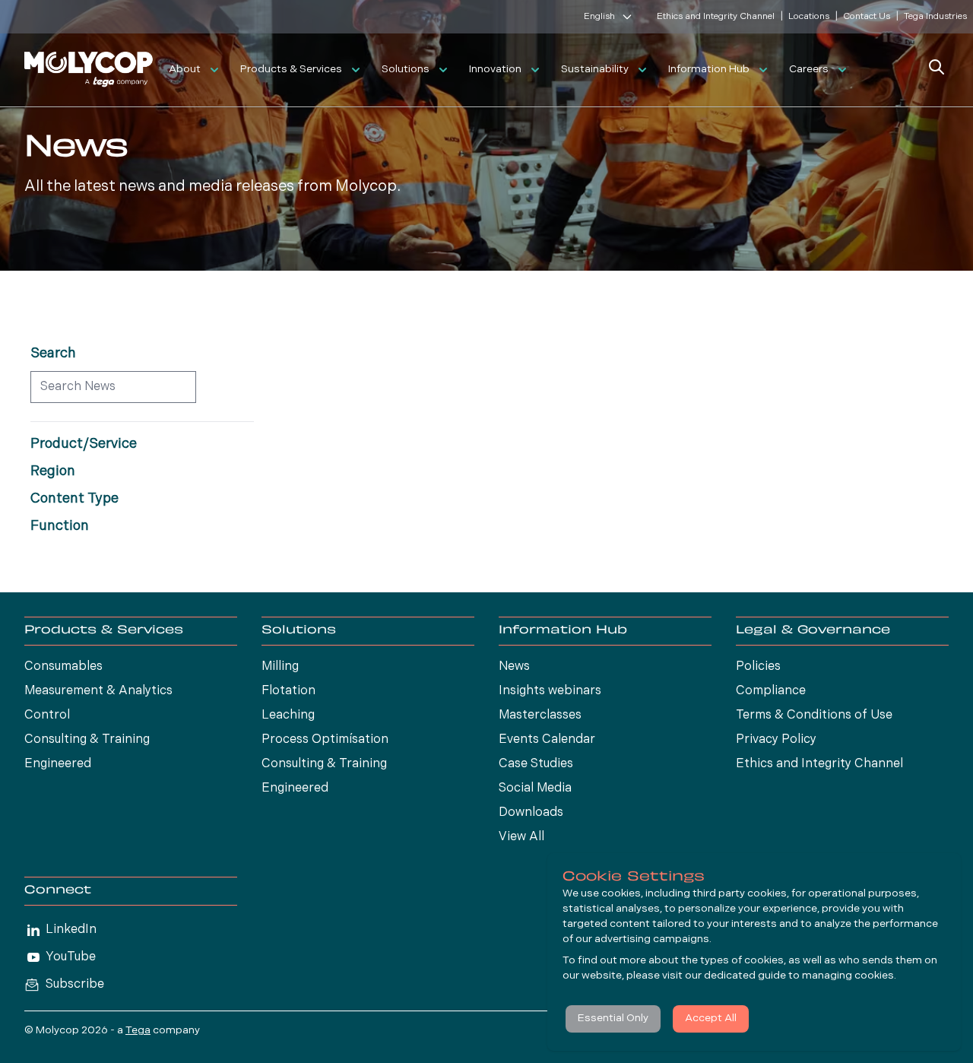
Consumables (63, 667)
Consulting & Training (87, 740)
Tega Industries (935, 16)
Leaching (288, 715)
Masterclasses (540, 715)
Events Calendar (547, 740)
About (185, 69)
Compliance (771, 691)
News (514, 667)
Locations (808, 16)
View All (521, 837)
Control (47, 715)
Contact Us (866, 16)
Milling (280, 667)
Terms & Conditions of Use (814, 715)
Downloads (531, 813)
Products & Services (291, 69)
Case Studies (536, 764)
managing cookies (848, 976)
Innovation (495, 69)
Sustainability (595, 69)
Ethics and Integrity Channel (716, 16)
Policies (758, 667)
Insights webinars (550, 691)
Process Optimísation (324, 740)
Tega (138, 1030)
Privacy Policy (776, 740)
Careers (809, 69)
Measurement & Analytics (98, 691)
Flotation (288, 691)
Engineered (57, 764)
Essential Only (613, 1018)
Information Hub (709, 69)
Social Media (535, 788)
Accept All (711, 1018)
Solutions (405, 69)
